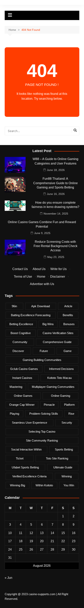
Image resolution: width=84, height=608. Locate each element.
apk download (40, 306)
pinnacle (49, 404)
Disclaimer (57, 276)
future (44, 351)
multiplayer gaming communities (53, 386)
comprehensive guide (57, 342)
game (67, 351)
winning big (17, 485)
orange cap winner (22, 404)
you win (68, 485)
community (20, 342)
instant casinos (22, 377)
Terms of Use (23, 276)
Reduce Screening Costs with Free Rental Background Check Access (55, 246)
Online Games (23, 395)
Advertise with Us (42, 284)
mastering (16, 386)
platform (69, 404)
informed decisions (61, 368)
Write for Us (58, 269)
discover (18, 351)
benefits (68, 315)
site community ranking (42, 440)
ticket (19, 458)
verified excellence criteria (29, 476)
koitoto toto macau (59, 377)
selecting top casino (42, 431)
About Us (39, 269)
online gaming (60, 395)
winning (67, 476)
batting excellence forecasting (30, 315)
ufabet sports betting (25, 467)
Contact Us (20, 269)
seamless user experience (29, 422)
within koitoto (44, 485)
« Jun (8, 577)
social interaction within (26, 449)
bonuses (69, 324)
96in (14, 306)
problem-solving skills (43, 413)
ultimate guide (62, 467)
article (68, 306)
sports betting (64, 449)
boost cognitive (21, 333)
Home (41, 276)
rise (71, 413)
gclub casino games (24, 368)
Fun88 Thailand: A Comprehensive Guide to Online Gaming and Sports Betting (55, 183)
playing (14, 413)
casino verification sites (58, 333)
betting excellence (21, 324)
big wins (48, 324)
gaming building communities (42, 360)
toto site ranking (57, 458)
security (67, 422)
